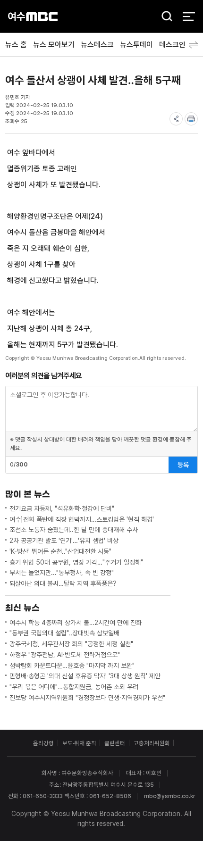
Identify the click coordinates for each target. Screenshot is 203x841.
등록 (183, 464)
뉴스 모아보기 (54, 44)
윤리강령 (43, 743)
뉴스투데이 (136, 44)
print (191, 118)
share (176, 118)
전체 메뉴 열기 (189, 16)
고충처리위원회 (152, 743)
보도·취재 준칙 (79, 743)
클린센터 (114, 743)
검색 (164, 17)
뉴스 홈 (16, 44)
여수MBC (33, 16)
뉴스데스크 (97, 44)
